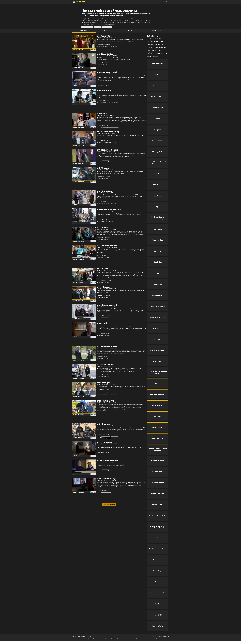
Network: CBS (98, 27)
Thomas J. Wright (106, 315)
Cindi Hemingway (105, 376)
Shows (74, 636)
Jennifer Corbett (115, 102)
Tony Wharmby (106, 44)
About (78, 636)
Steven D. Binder (105, 64)
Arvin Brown (105, 356)
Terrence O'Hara (106, 84)
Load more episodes (109, 504)
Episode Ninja (165, 636)
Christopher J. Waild (106, 161)
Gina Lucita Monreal (106, 102)
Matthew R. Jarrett (105, 436)
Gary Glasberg (104, 46)
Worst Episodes (108, 30)
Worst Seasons (156, 30)
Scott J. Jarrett (114, 436)
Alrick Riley (105, 255)
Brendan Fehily (105, 178)
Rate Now (93, 49)
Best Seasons (132, 30)
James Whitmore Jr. (107, 62)
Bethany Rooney (106, 280)
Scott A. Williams (112, 46)
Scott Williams (112, 142)
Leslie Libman (105, 160)
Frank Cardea (104, 203)
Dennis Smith (105, 100)
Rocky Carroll (105, 333)
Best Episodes (84, 30)
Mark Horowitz (106, 176)
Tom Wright (105, 219)
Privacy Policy (89, 636)
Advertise (83, 636)
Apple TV (108, 438)
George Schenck (112, 203)
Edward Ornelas (106, 295)
